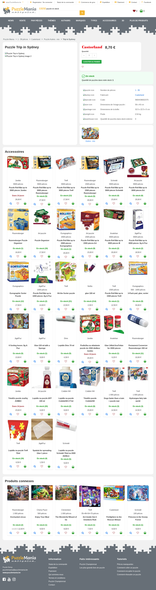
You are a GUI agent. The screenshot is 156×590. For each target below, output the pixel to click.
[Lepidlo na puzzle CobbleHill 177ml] (59, 414)
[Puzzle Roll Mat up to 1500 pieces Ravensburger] (83, 204)
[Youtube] (9, 580)
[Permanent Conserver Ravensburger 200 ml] (131, 361)
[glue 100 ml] (83, 309)
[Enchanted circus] (11, 533)
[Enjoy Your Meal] (35, 533)
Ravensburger (42, 180)
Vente (22, 21)
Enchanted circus (18, 517)
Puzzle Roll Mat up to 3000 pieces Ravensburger (42, 190)
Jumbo (18, 180)
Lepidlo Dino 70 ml (66, 345)
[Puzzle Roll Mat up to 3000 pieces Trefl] (59, 203)
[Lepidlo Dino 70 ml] (59, 361)
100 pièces (138, 513)
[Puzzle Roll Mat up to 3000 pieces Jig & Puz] (131, 256)
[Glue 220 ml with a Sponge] (35, 361)
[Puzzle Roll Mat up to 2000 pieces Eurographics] (59, 257)
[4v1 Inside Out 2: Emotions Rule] (83, 533)
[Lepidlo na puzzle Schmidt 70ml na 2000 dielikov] (59, 467)
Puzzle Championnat (57, 581)
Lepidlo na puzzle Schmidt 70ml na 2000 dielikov (66, 453)
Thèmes (52, 21)
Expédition (106, 2)
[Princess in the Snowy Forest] (131, 533)
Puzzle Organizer (42, 240)
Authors (65, 21)
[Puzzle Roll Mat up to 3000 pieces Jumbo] (11, 203)
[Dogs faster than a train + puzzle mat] (107, 414)
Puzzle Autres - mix (51, 39)
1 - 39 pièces (23, 39)
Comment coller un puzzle (127, 568)
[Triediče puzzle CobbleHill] (83, 414)
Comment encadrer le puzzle (128, 571)
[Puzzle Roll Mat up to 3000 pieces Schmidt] (107, 203)
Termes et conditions (57, 578)
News (11, 21)
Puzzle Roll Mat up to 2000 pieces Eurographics (66, 243)
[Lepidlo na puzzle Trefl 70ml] (11, 466)
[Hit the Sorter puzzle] (59, 309)
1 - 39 (137, 90)
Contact (134, 2)
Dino (66, 338)
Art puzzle (138, 180)
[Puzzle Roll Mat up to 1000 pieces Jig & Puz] (35, 309)
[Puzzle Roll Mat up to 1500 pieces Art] (83, 256)
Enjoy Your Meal (42, 517)
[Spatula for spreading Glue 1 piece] (35, 466)
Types (94, 21)
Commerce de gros (88, 2)
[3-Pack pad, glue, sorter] (131, 309)
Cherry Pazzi (42, 510)
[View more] (18, 169)
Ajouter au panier (91, 62)
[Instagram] (14, 580)
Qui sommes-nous (56, 575)
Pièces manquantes (125, 564)
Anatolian (114, 233)
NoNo (90, 286)
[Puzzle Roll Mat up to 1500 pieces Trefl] (107, 309)
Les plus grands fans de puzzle (92, 568)
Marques (80, 21)
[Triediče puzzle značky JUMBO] (11, 414)
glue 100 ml (90, 293)
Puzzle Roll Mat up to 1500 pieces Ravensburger (90, 190)
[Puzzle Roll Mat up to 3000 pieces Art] (131, 203)
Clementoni (66, 510)
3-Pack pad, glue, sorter (138, 293)
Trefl (66, 180)
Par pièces (36, 21)
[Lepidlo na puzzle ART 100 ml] (35, 414)
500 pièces (42, 513)
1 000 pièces (114, 395)
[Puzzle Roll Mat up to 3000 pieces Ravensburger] (35, 204)
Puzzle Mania (8, 39)
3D (123, 21)
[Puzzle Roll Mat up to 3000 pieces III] (107, 256)
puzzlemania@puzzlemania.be (15, 570)
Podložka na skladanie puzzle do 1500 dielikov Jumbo (90, 348)
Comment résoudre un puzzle (129, 575)
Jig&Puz (138, 233)
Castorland (35, 39)
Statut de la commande (65, 2)
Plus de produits (139, 21)
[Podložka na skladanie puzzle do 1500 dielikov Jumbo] (83, 362)
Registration (37, 2)
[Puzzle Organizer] (35, 256)
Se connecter (47, 2)
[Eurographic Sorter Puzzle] (11, 309)
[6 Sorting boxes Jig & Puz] (11, 361)
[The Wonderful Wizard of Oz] (59, 533)
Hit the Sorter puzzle (66, 293)
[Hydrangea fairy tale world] (131, 414)
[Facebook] (4, 580)
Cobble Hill (66, 391)
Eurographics (66, 233)
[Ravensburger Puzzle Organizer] (11, 256)
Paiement (120, 2)
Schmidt (114, 180)
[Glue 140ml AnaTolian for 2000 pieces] (107, 361)
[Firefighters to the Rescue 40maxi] (107, 533)
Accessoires (109, 21)
